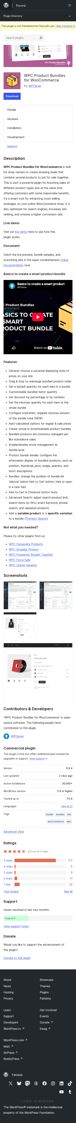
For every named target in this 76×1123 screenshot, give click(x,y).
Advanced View (14, 831)
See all (68, 891)
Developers (11, 1022)
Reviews (12, 119)
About (7, 980)
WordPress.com (16, 1040)
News (7, 986)
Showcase (46, 980)
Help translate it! (65, 25)
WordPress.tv (14, 1028)
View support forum (16, 926)
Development (16, 137)
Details (11, 109)
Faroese (17, 1075)
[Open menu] (70, 5)
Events (44, 1016)
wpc (69, 821)
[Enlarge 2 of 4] (67, 586)
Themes (45, 986)
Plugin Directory (13, 15)
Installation (14, 128)
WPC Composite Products (26, 544)
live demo (21, 232)
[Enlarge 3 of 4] (32, 617)
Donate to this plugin (17, 958)
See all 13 (66, 806)
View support (37, 758)
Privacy (8, 998)
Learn (7, 1010)
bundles (60, 814)
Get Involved (48, 1010)
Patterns (45, 998)
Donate (46, 1022)
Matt (8, 1046)
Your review (11, 891)
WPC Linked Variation (23, 565)
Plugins (44, 992)
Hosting (9, 992)
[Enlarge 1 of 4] (32, 586)
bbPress (11, 1052)
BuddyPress (13, 1059)
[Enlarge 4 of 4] (67, 647)
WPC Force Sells (19, 560)
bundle (49, 814)
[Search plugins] (41, 37)
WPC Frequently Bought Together (31, 554)
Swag (45, 1028)
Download (12, 96)
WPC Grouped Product (24, 549)
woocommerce (56, 821)
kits (69, 814)
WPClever (34, 86)
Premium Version (36, 518)
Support (12, 146)
